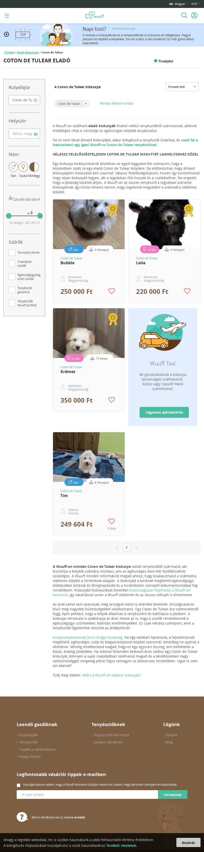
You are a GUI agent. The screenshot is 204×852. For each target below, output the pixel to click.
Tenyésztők (28, 742)
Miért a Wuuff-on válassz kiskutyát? (111, 675)
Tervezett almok (28, 252)
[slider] (8, 216)
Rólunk (171, 735)
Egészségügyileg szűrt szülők (29, 277)
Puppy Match (30, 756)
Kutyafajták (28, 735)
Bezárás (188, 842)
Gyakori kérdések (108, 742)
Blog (169, 742)
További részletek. (121, 845)
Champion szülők (24, 264)
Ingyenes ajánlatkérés (164, 412)
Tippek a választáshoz (37, 749)
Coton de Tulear (69, 104)
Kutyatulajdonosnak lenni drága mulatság (87, 637)
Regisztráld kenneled (111, 735)
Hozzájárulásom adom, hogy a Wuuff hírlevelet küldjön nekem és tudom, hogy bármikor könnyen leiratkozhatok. (100, 784)
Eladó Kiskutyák (28, 52)
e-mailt (79, 817)
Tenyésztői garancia (24, 290)
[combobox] (24, 100)
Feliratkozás (173, 795)
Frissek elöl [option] (176, 87)
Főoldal (9, 52)
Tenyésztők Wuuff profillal (27, 303)
